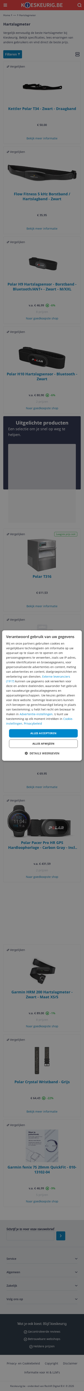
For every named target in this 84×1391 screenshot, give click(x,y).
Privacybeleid (33, 724)
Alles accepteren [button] (43, 733)
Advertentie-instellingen (36, 714)
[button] (42, 753)
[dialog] (42, 695)
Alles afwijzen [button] (43, 743)
